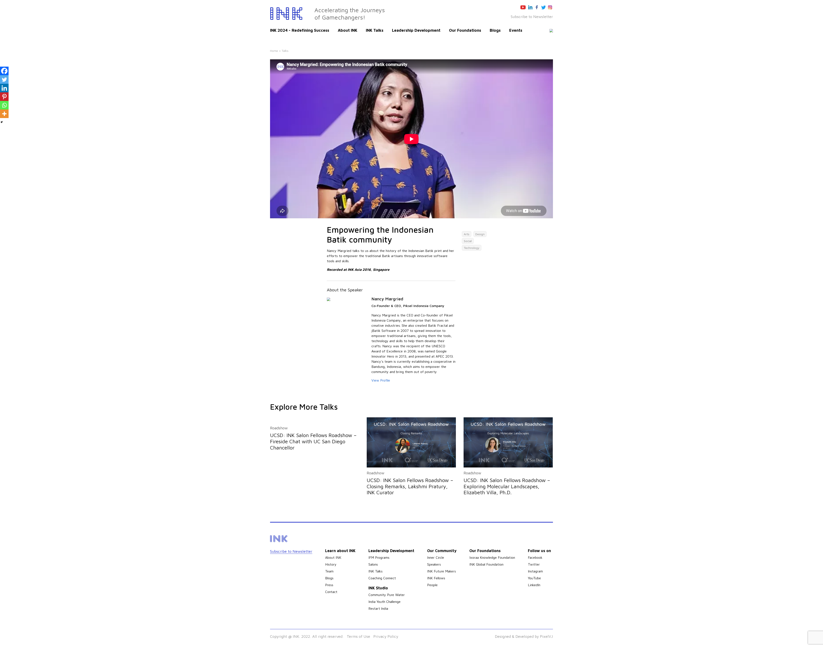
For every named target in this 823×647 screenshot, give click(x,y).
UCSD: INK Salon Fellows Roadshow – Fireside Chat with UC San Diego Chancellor (313, 441)
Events (515, 30)
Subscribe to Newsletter (532, 16)
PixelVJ (546, 636)
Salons (373, 564)
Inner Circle (435, 557)
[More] (4, 113)
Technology (471, 248)
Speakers (434, 564)
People (432, 585)
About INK (347, 30)
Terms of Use (358, 636)
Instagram (535, 571)
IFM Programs (378, 557)
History (330, 564)
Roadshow (279, 428)
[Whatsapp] (4, 105)
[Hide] (1, 122)
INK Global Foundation (486, 564)
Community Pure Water (386, 595)
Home (274, 50)
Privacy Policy (385, 636)
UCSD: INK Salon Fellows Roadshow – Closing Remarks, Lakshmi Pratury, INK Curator (410, 486)
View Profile (380, 380)
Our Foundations (465, 30)
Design (480, 234)
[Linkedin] (4, 88)
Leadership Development (416, 30)
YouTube (534, 578)
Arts (466, 234)
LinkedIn (534, 585)
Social (468, 241)
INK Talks (374, 30)
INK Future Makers (441, 571)
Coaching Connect (382, 578)
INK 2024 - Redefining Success (299, 30)
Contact (331, 592)
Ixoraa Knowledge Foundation (492, 557)
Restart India (378, 608)
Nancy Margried (387, 298)
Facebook (535, 557)
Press (329, 585)
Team (329, 571)
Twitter (534, 564)
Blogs (495, 30)
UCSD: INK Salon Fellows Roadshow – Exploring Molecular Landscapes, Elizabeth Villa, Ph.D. (507, 486)
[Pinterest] (4, 96)
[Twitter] (4, 79)
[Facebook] (4, 71)
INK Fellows (436, 578)
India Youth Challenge (384, 602)
